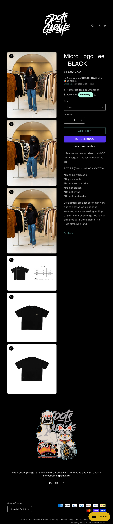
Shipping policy (78, 522)
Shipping (68, 84)
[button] (6, 26)
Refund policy (67, 519)
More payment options (85, 146)
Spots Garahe (34, 519)
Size (66, 101)
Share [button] (70, 233)
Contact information (97, 522)
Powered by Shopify (49, 519)
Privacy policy (82, 519)
